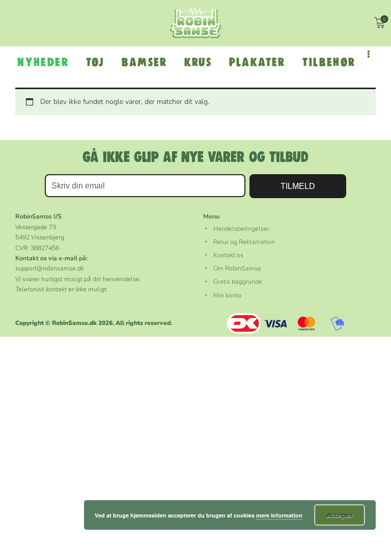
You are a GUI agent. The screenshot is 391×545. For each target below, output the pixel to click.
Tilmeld (298, 186)
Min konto (227, 295)
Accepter (339, 515)
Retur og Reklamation (244, 241)
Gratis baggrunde (237, 281)
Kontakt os (228, 255)
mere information (279, 515)
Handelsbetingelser (241, 228)
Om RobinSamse (237, 268)
